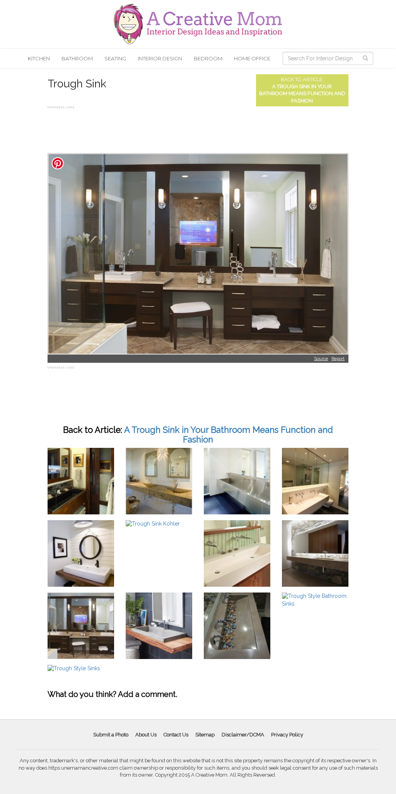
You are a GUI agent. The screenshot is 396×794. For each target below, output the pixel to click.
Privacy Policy (287, 735)
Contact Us (176, 735)
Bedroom (208, 58)
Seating (115, 58)
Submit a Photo (110, 735)
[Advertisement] (188, 128)
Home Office (252, 58)
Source (321, 358)
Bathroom (77, 58)
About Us (146, 735)
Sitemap (205, 735)
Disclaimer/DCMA (243, 735)
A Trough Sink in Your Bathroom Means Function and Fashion (302, 93)
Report (338, 358)
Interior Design (160, 58)
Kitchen (39, 58)
